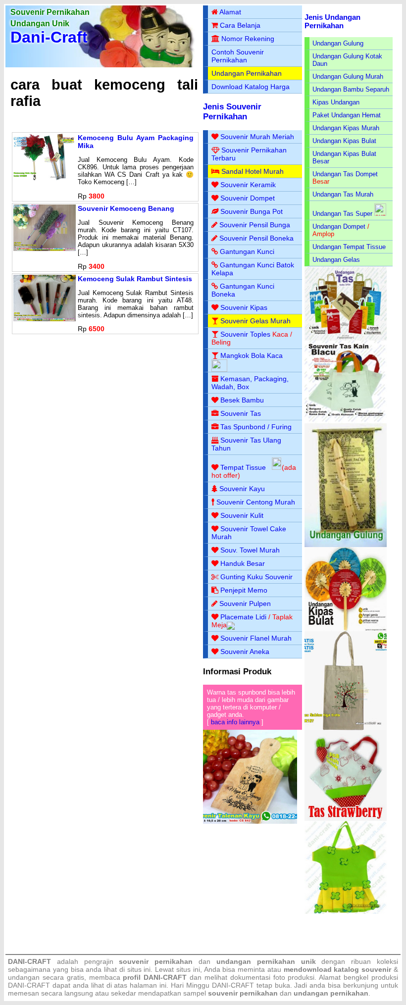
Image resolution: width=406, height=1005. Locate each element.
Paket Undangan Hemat (346, 115)
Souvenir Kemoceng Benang (126, 208)
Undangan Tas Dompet (345, 174)
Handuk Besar (242, 563)
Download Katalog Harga (250, 87)
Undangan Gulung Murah (347, 76)
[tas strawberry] (345, 818)
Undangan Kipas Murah (345, 128)
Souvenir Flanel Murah (256, 638)
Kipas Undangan (335, 102)
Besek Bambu (242, 400)
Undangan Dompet (338, 226)
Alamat (230, 12)
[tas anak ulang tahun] (345, 911)
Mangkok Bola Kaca (251, 355)
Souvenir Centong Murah (255, 502)
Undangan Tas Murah (342, 194)
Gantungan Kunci (247, 251)
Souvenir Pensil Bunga (254, 225)
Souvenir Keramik (248, 185)
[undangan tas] (345, 338)
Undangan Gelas (336, 259)
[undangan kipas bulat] (345, 629)
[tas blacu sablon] (345, 728)
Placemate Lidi (243, 617)
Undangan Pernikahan (246, 73)
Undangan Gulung (337, 43)
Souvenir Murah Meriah (257, 137)
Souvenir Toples (245, 334)
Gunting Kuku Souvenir (256, 577)
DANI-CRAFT (233, 985)
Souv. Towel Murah (250, 550)
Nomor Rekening (247, 39)
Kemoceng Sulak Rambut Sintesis (135, 279)
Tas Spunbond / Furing (256, 427)
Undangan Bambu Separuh (350, 89)
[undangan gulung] (345, 545)
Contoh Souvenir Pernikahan (237, 56)
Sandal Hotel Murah (252, 171)
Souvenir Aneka (244, 651)
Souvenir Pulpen (245, 603)
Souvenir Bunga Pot (251, 211)
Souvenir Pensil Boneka (256, 238)
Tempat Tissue (243, 467)
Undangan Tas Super (342, 213)
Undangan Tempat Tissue (349, 247)
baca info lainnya (235, 722)
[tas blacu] (345, 421)
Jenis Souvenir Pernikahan (232, 111)
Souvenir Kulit (241, 515)
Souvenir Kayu (242, 489)
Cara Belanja (240, 25)
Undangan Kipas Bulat (344, 141)
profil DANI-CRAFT (155, 977)
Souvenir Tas (240, 413)
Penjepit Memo (243, 590)
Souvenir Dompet (247, 198)
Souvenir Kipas (243, 307)
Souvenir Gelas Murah (255, 321)
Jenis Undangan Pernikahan (332, 21)
